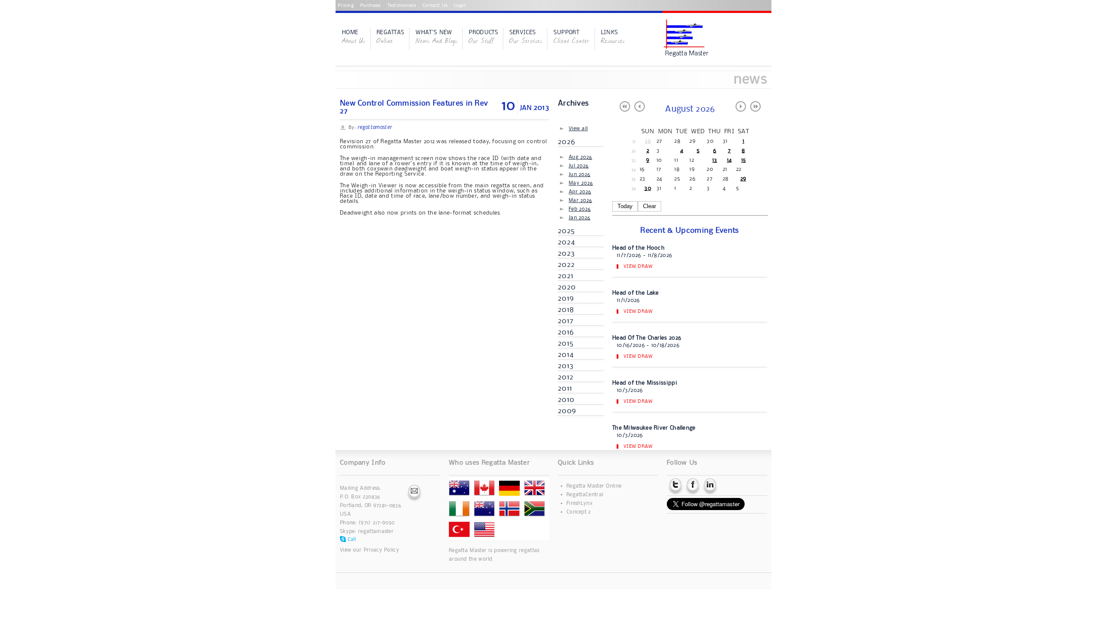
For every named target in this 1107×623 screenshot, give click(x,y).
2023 (566, 253)
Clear (649, 206)
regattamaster (376, 531)
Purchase (370, 5)
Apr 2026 (580, 191)
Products (483, 37)
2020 (567, 287)
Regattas (390, 37)
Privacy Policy (381, 550)
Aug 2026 (580, 157)
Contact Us (435, 5)
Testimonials (401, 5)
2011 (565, 388)
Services (525, 37)
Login (460, 5)
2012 (565, 377)
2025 (566, 231)
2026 (566, 141)
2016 (566, 332)
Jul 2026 (579, 166)
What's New (437, 37)
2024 (566, 242)
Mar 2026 (580, 200)
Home (353, 37)
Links (613, 37)
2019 (566, 298)
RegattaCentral (584, 494)
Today (625, 206)
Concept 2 (578, 512)
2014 (565, 354)
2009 (567, 411)
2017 (565, 321)
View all (578, 128)
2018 (566, 309)
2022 (566, 264)
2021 (565, 276)
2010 (566, 399)
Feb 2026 (580, 209)
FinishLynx (579, 503)
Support (572, 37)
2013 (565, 366)
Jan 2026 (579, 217)
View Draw (638, 266)
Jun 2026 (579, 174)
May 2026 (581, 183)
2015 (565, 343)
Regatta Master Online (593, 486)
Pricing (346, 5)
